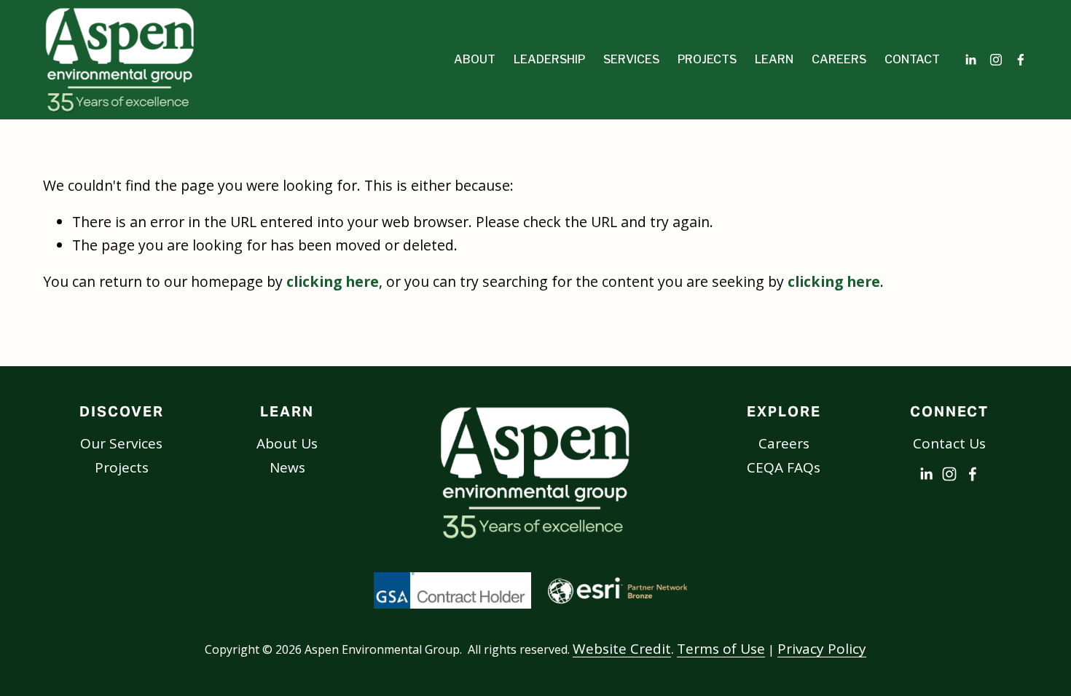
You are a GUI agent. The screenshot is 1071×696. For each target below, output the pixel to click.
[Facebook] (1020, 59)
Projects (122, 467)
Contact (912, 59)
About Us (287, 443)
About (474, 59)
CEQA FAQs (783, 467)
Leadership (549, 59)
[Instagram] (996, 59)
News (287, 467)
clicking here (332, 281)
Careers (839, 59)
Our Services (121, 443)
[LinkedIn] (970, 59)
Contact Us (949, 443)
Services (631, 59)
